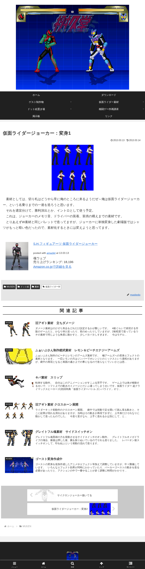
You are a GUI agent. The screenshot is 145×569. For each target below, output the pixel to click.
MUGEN (11, 286)
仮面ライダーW (52, 286)
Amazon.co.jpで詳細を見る (52, 267)
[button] (134, 489)
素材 (37, 286)
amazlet (51, 253)
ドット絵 (25, 286)
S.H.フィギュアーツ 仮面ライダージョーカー (65, 244)
